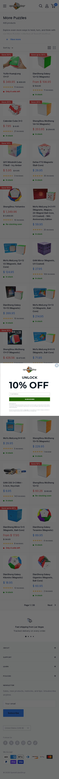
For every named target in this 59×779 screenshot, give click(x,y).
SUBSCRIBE (29, 399)
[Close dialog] (57, 365)
